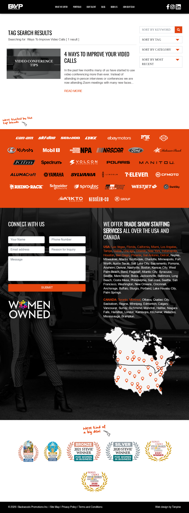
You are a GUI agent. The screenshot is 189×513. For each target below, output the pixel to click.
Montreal (134, 299)
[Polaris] (118, 162)
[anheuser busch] (168, 150)
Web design (161, 507)
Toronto (123, 299)
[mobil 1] (51, 150)
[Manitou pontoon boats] (157, 162)
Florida (131, 247)
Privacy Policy (69, 507)
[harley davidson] (164, 138)
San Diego (122, 255)
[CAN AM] (24, 138)
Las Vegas (118, 247)
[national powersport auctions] (81, 150)
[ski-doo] (47, 138)
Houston (108, 255)
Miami (155, 247)
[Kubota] (20, 150)
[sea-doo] (70, 138)
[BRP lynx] (91, 138)
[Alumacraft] (23, 174)
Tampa (107, 251)
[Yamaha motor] (54, 174)
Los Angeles (168, 247)
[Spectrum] (51, 162)
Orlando (141, 251)
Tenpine (176, 507)
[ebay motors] (119, 138)
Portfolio (77, 6)
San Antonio (151, 255)
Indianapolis (169, 251)
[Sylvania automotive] (83, 174)
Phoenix (136, 255)
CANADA (109, 299)
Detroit (164, 255)
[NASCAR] (109, 150)
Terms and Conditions (90, 507)
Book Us (114, 6)
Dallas (118, 251)
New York (154, 251)
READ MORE (73, 91)
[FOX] (145, 138)
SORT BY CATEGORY (156, 49)
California (143, 247)
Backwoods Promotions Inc (32, 507)
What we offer (61, 6)
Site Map (55, 507)
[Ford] (136, 150)
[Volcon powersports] (83, 162)
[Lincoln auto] (110, 174)
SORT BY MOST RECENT (152, 62)
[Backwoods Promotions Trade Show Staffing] (15, 6)
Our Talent (91, 6)
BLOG (103, 6)
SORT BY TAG (151, 39)
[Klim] (24, 162)
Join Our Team (128, 6)
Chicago (128, 251)
